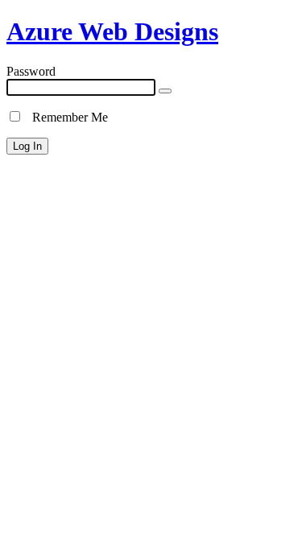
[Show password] (165, 91)
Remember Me (65, 117)
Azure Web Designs (112, 31)
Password (31, 71)
